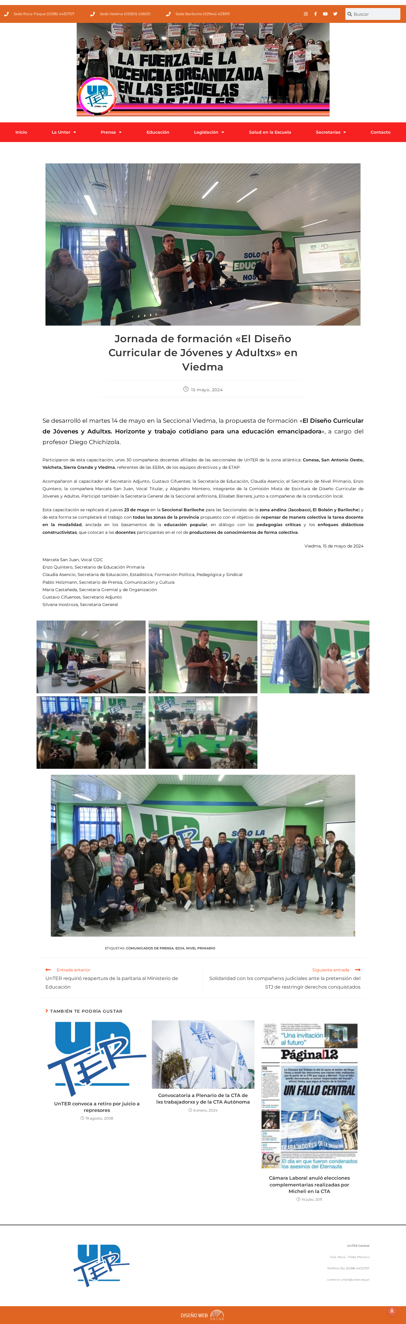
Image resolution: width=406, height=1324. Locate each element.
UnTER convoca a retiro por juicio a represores (97, 1107)
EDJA (179, 948)
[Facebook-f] (315, 14)
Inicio (21, 132)
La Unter (61, 132)
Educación (158, 132)
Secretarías (328, 132)
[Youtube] (325, 14)
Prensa (108, 132)
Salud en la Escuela (270, 132)
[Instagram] (306, 14)
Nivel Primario (200, 948)
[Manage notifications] (392, 1311)
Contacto (381, 132)
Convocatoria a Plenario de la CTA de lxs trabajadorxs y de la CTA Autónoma (203, 1099)
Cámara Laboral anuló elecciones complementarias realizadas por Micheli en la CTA (309, 1184)
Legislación (206, 132)
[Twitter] (335, 14)
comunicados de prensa (150, 948)
